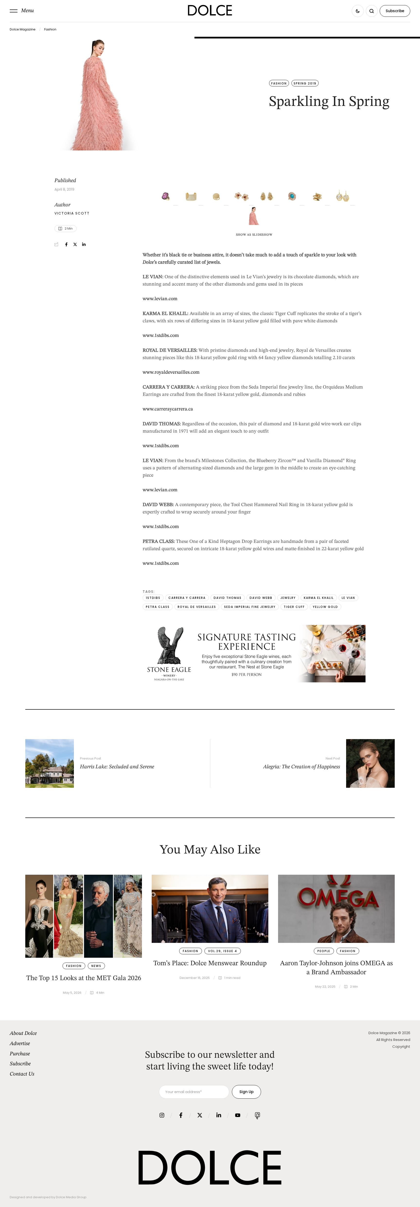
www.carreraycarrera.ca (168, 409)
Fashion (50, 29)
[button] (22, 11)
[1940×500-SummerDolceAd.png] (254, 681)
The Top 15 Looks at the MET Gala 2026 (83, 978)
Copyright (401, 1046)
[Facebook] (66, 244)
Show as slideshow (254, 234)
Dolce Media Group (71, 1197)
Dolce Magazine (22, 29)
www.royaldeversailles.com (171, 372)
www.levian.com (160, 299)
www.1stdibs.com (161, 335)
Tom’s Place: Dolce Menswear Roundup (210, 963)
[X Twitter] (75, 244)
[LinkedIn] (84, 244)
